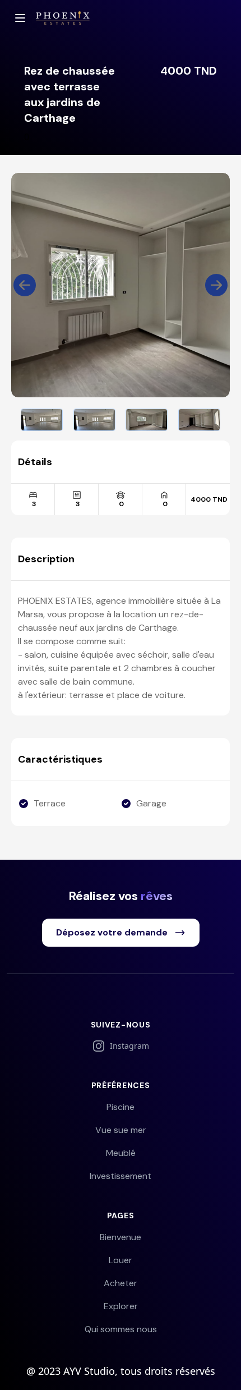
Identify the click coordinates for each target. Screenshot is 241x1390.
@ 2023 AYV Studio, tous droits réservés (120, 1371)
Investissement (120, 1176)
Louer (120, 1260)
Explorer (121, 1306)
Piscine (120, 1107)
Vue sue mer (120, 1130)
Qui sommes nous (121, 1329)
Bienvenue (120, 1237)
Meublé (121, 1153)
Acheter (120, 1283)
